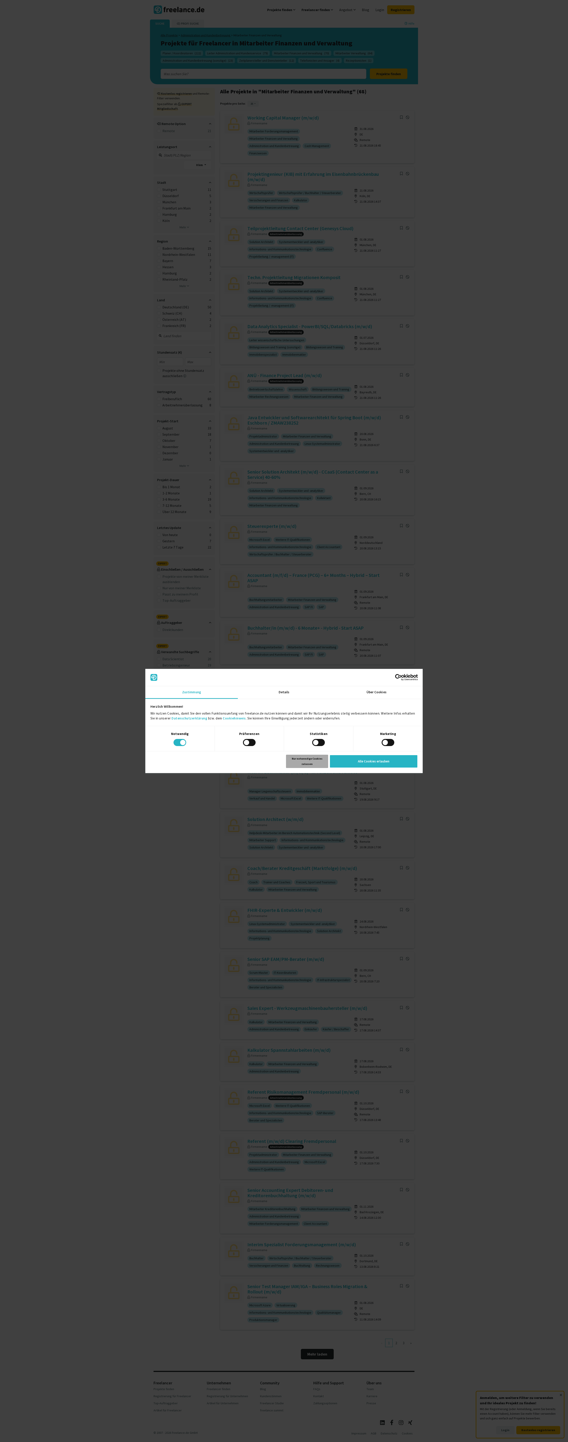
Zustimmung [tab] (191, 692)
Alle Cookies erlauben (373, 761)
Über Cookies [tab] (377, 692)
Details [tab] (284, 692)
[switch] (249, 742)
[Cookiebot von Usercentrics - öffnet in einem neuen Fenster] (398, 677)
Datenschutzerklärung (189, 718)
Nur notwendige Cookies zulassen (307, 761)
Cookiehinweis (234, 718)
